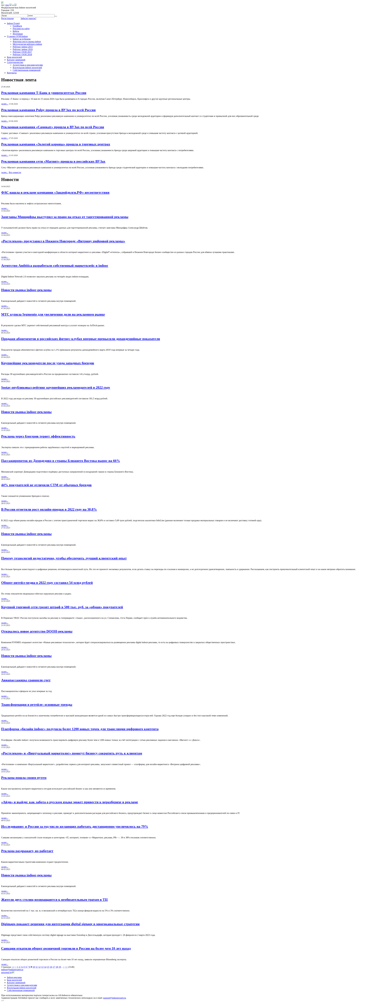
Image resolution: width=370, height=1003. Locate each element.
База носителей (14, 57)
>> (66, 967)
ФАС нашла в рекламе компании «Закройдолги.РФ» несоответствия (55, 192)
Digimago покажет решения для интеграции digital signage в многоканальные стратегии (70, 924)
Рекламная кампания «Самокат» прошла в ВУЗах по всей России (52, 127)
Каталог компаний (16, 60)
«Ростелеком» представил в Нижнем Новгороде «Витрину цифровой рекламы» (63, 241)
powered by (6, 972)
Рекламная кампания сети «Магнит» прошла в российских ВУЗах (53, 161)
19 (60, 967)
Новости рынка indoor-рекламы (26, 290)
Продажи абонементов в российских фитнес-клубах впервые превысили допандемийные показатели (80, 339)
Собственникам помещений (26, 70)
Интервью (18, 34)
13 (42, 967)
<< (13, 967)
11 (37, 967)
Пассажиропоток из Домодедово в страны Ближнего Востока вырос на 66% (60, 461)
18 (57, 967)
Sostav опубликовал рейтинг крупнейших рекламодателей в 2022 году (55, 387)
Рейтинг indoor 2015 (23, 47)
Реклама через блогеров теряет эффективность (38, 436)
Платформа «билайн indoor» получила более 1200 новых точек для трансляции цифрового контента (80, 729)
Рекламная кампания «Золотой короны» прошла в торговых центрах (55, 144)
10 (34, 967)
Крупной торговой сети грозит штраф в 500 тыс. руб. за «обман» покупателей (62, 607)
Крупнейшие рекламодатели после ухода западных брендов (47, 363)
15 (48, 967)
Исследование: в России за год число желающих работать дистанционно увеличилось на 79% (74, 826)
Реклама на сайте (21, 28)
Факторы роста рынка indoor (27, 41)
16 (51, 967)
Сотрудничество (15, 62)
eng (7, 5)
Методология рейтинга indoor (27, 44)
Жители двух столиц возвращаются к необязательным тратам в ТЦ (54, 899)
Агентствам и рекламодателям (28, 65)
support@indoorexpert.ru (114, 998)
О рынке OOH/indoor (17, 36)
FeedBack (17, 26)
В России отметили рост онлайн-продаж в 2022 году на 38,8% (49, 509)
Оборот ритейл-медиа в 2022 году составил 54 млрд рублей (47, 582)
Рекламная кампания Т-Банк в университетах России (43, 93)
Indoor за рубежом (21, 39)
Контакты (12, 73)
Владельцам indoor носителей (27, 67)
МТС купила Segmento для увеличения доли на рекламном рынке (53, 314)
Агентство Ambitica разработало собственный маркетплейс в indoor (54, 265)
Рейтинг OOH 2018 (22, 54)
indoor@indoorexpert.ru (12, 969)
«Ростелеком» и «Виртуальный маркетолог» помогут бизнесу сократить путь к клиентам (71, 753)
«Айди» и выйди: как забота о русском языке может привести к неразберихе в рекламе (69, 802)
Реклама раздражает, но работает (27, 851)
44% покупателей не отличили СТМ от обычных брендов (46, 485)
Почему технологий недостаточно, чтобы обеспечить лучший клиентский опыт (64, 558)
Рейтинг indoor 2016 (23, 49)
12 (39, 967)
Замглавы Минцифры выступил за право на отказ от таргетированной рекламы (64, 217)
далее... (4, 104)
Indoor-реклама (14, 977)
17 (54, 967)
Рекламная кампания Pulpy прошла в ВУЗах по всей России (48, 110)
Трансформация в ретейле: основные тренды (36, 704)
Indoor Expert (13, 23)
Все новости (15, 172)
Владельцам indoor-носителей (21, 988)
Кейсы (16, 31)
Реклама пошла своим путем (23, 778)
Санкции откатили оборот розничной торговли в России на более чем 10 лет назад (66, 948)
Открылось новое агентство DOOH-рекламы (36, 631)
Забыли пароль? (28, 18)
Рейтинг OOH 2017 (22, 52)
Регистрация (7, 18)
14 (45, 967)
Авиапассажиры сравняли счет (26, 680)
